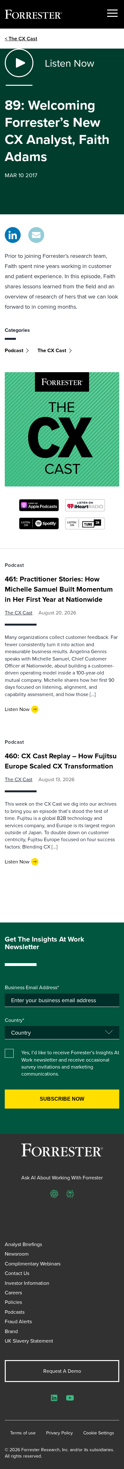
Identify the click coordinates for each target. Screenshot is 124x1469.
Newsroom (17, 1253)
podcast (14, 350)
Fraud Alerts (18, 1321)
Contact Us (17, 1273)
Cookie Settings (98, 1433)
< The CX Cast (21, 38)
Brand (11, 1331)
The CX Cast (52, 350)
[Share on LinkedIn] (13, 235)
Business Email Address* (32, 987)
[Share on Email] (36, 235)
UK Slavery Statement (29, 1340)
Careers (13, 1292)
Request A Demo (62, 1370)
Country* (14, 1019)
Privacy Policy (59, 1433)
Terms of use (23, 1433)
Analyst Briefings (23, 1244)
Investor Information (27, 1282)
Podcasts (14, 1311)
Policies (13, 1301)
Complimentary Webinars (32, 1263)
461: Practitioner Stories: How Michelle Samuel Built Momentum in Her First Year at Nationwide (59, 589)
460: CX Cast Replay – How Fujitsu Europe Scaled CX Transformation (61, 761)
